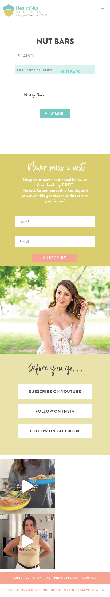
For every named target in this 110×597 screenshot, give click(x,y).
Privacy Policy (66, 578)
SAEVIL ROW (89, 590)
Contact (89, 578)
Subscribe (21, 578)
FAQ (48, 578)
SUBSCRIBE (54, 258)
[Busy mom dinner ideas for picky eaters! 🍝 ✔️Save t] (27, 486)
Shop (37, 578)
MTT (105, 590)
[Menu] (102, 7)
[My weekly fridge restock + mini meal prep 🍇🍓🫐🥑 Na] (27, 541)
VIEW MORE (55, 113)
